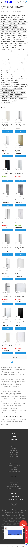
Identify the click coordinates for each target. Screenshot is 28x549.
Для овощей (24, 76)
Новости (14, 439)
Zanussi (15, 65)
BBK (9, 19)
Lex (25, 43)
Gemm (14, 33)
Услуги (14, 436)
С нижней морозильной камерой (9, 92)
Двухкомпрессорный (6, 74)
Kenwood (3, 41)
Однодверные (14, 82)
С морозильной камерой (7, 90)
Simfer (2, 59)
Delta (21, 27)
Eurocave (19, 29)
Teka (8, 61)
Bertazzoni (21, 19)
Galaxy (24, 31)
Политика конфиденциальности (14, 486)
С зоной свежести (5, 88)
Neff (19, 49)
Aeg (9, 15)
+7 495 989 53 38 (14, 493)
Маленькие (10, 80)
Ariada (23, 15)
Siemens (21, 57)
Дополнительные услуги (14, 465)
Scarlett (15, 55)
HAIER (19, 35)
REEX (2, 53)
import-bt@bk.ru (15, 496)
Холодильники (9, 96)
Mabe (14, 45)
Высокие (3, 72)
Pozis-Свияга (20, 51)
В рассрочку (10, 70)
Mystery (14, 49)
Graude (14, 35)
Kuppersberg (20, 41)
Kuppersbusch (4, 43)
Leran (20, 43)
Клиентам (14, 448)
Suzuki (17, 59)
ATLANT (17, 17)
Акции (14, 433)
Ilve (19, 37)
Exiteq (24, 29)
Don (8, 29)
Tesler (12, 61)
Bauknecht (3, 19)
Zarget (20, 65)
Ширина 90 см (22, 98)
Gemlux (9, 33)
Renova (7, 53)
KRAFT (14, 41)
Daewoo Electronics (6, 27)
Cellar (18, 23)
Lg (2, 45)
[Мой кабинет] (23, 2)
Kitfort (8, 41)
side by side (14, 57)
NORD (2, 51)
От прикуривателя (5, 84)
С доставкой (23, 86)
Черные (17, 96)
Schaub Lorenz (23, 55)
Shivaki (7, 57)
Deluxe (2, 29)
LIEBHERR (8, 45)
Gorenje (9, 35)
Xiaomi (9, 65)
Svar (22, 59)
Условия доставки (14, 452)
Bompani (15, 21)
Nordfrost (8, 51)
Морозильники (5, 82)
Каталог (14, 431)
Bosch (20, 21)
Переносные (15, 84)
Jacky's (16, 39)
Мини (16, 80)
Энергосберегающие (6, 102)
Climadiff (3, 25)
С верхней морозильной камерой (9, 86)
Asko (12, 17)
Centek (23, 23)
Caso (7, 23)
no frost (24, 49)
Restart (13, 53)
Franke (2, 31)
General (20, 33)
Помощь (14, 476)
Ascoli (7, 17)
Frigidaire (8, 31)
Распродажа (23, 84)
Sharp (2, 57)
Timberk (18, 61)
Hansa (24, 35)
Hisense (9, 37)
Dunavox (13, 29)
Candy (2, 23)
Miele (7, 47)
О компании (14, 446)
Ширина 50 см (4, 98)
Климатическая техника (14, 471)
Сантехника (14, 467)
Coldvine (9, 25)
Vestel (7, 63)
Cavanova (12, 23)
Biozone (3, 21)
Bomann (9, 21)
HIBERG (3, 37)
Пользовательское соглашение (14, 488)
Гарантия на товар (14, 454)
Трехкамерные (18, 94)
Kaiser (20, 39)
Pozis (14, 51)
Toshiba (24, 61)
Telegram (15, 504)
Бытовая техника (14, 463)
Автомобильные (15, 67)
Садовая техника (14, 469)
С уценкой (22, 92)
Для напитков (15, 76)
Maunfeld (20, 45)
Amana (14, 15)
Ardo (19, 15)
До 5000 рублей (5, 78)
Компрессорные (21, 78)
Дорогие (13, 78)
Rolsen (18, 53)
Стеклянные (10, 94)
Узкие (2, 96)
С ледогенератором (17, 88)
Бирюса (20, 68)
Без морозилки (5, 68)
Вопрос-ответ (14, 484)
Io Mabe (3, 39)
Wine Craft (3, 65)
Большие (3, 70)
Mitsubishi (13, 47)
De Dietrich (15, 27)
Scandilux (9, 55)
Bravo (25, 21)
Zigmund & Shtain (5, 67)
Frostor (14, 31)
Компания (14, 443)
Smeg (7, 59)
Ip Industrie (9, 39)
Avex (22, 17)
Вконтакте (12, 504)
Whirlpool (19, 63)
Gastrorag (3, 33)
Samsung (3, 55)
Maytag (2, 47)
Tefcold (2, 61)
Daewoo (15, 25)
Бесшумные (14, 68)
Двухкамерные (11, 72)
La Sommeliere (13, 43)
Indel (24, 37)
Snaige (12, 59)
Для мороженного (5, 76)
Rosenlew (24, 53)
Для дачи (16, 74)
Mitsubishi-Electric (5, 49)
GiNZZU (3, 35)
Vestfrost (12, 63)
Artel (2, 17)
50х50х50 (3, 15)
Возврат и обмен (14, 456)
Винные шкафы (19, 70)
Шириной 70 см (5, 100)
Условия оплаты (14, 450)
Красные (3, 80)
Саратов (3, 94)
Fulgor (19, 31)
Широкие (13, 100)
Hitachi (14, 37)
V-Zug (2, 63)
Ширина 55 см (13, 98)
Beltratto (15, 19)
